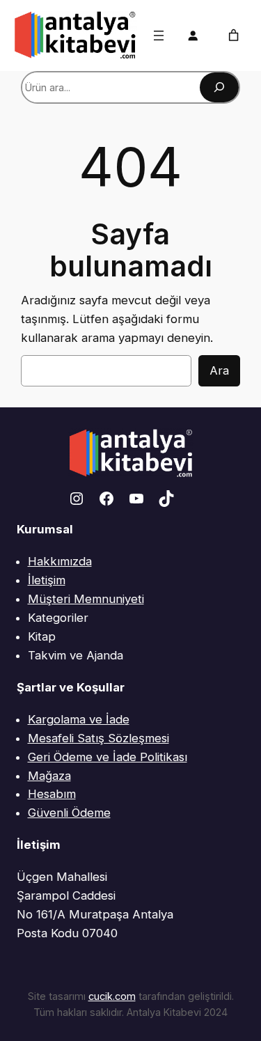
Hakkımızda (60, 561)
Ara (219, 370)
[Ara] (219, 87)
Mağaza (49, 776)
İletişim (46, 580)
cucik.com (112, 996)
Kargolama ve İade (78, 719)
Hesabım (52, 794)
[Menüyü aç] (158, 35)
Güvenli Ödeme (69, 813)
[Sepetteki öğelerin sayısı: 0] (233, 35)
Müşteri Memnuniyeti (86, 599)
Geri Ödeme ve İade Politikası (107, 757)
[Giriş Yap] (192, 35)
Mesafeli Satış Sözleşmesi (98, 738)
